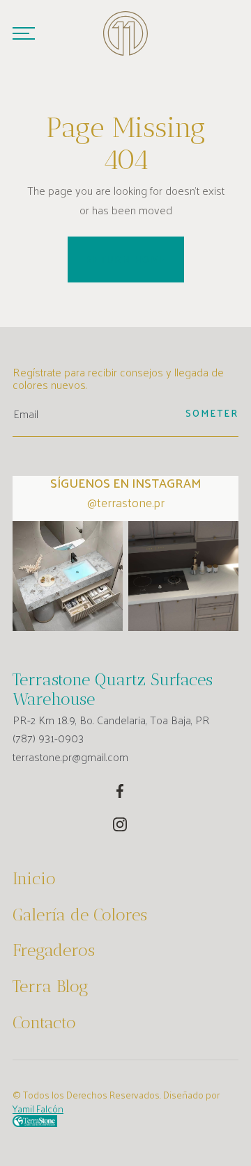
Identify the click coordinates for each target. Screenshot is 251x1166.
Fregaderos (54, 950)
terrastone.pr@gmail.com (70, 757)
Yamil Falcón (38, 1108)
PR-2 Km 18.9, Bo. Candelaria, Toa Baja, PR (111, 720)
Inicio (34, 878)
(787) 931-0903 (48, 738)
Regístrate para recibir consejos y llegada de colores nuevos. (118, 379)
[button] (24, 33)
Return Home (126, 259)
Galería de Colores (80, 915)
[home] (125, 33)
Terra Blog (51, 986)
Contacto (44, 1022)
